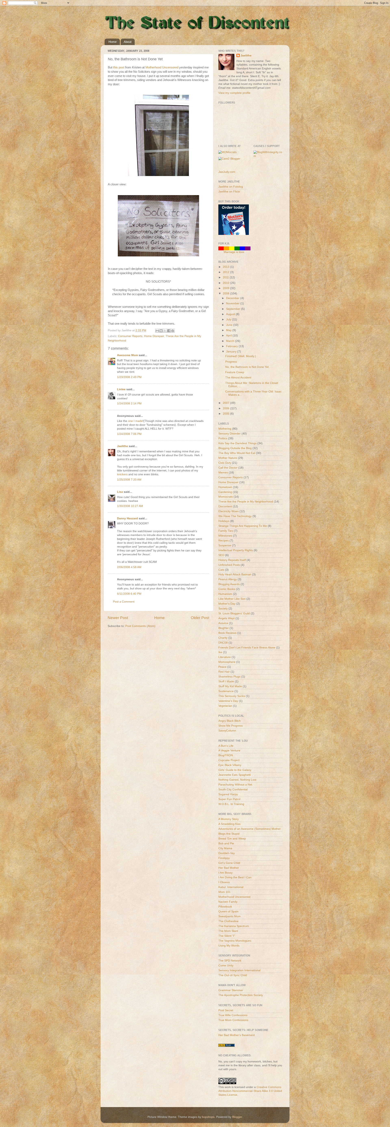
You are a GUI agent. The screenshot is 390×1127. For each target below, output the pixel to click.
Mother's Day (226, 603)
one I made (135, 420)
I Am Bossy (225, 872)
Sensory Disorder (229, 433)
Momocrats (225, 496)
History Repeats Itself (232, 560)
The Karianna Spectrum (233, 926)
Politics (222, 438)
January (231, 351)
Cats (221, 569)
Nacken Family (227, 901)
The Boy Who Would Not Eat (236, 453)
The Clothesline (228, 921)
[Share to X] (165, 331)
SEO (221, 555)
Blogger (237, 1116)
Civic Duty (224, 462)
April (229, 335)
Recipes (223, 540)
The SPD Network (229, 960)
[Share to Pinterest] (173, 331)
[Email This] (157, 331)
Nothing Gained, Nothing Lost (237, 779)
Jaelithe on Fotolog (230, 186)
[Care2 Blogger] (229, 158)
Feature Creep (234, 372)
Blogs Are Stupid (228, 833)
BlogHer (223, 628)
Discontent (225, 506)
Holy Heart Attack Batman (234, 574)
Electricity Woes (228, 511)
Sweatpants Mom (229, 916)
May (229, 330)
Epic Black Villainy (229, 765)
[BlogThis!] (161, 331)
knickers (122, 474)
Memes (223, 472)
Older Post (200, 618)
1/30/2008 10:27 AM (130, 506)
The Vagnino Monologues (234, 940)
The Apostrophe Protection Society (240, 995)
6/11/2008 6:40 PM (129, 593)
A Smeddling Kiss (229, 824)
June (229, 324)
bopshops (208, 1116)
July (229, 319)
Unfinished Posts (229, 564)
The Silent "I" (226, 935)
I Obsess (224, 882)
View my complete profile (234, 92)
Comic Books (226, 589)
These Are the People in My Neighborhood (245, 501)
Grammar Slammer (230, 990)
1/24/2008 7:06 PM (129, 433)
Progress (231, 361)
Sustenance (226, 691)
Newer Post (118, 618)
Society (223, 608)
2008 (226, 293)
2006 (226, 408)
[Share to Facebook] (169, 331)
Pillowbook (225, 906)
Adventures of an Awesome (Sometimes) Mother (249, 828)
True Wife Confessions (232, 1015)
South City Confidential (233, 789)
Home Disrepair (154, 336)
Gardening (225, 492)
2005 (226, 413)
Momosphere (226, 661)
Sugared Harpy (228, 794)
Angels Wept (226, 618)
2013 (226, 266)
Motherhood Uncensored (161, 67)
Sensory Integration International (239, 970)
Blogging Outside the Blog (235, 448)
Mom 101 (224, 892)
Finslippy (224, 858)
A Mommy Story (228, 819)
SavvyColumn (227, 730)
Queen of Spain (228, 911)
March (230, 341)
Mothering (224, 428)
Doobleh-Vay (226, 853)
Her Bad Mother (228, 867)
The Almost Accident (238, 377)
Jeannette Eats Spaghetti (234, 774)
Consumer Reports (130, 336)
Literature (224, 657)
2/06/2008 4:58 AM (129, 567)
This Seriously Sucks (231, 696)
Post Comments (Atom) (140, 626)
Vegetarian (225, 705)
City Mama (225, 848)
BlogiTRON (225, 755)
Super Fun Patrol (229, 799)
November (233, 303)
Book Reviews (227, 632)
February (232, 346)
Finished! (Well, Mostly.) (240, 356)
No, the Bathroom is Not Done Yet (247, 366)
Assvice (223, 623)
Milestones (225, 535)
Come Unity (225, 965)
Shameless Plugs (229, 676)
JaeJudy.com (226, 171)
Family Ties (225, 530)
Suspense (224, 545)
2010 (226, 282)
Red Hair (224, 671)
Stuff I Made (226, 681)
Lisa (120, 491)
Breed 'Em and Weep (232, 838)
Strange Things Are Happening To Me (242, 525)
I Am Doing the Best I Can (234, 877)
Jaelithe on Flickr (229, 191)
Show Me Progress (230, 725)
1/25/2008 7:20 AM (129, 479)
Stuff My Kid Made (230, 686)
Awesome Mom (127, 355)
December (233, 298)
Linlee (121, 389)
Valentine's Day (228, 700)
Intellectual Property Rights (235, 550)
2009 (226, 288)
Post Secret (225, 1010)
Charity (223, 637)
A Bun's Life (225, 745)
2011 (226, 277)
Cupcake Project (228, 760)
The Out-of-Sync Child (232, 975)
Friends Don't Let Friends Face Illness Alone (246, 647)
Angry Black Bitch (229, 720)
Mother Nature (227, 457)
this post (118, 67)
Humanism (225, 593)
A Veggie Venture (229, 750)
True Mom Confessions (233, 1020)
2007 (226, 402)
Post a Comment (123, 601)
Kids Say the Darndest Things (237, 443)
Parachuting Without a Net (235, 784)
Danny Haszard (127, 518)
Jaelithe (122, 446)
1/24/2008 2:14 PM (129, 403)
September (233, 308)
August (231, 314)
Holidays (223, 521)
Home (112, 41)
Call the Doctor (227, 467)
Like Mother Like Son (232, 598)
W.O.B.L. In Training (231, 804)
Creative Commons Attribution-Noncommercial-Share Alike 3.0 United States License (250, 1091)
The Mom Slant (228, 931)
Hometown (225, 487)
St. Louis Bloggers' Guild (234, 613)
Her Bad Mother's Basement (236, 1035)
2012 (226, 272)
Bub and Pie (226, 843)
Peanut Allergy (227, 579)
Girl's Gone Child (229, 862)
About (127, 41)
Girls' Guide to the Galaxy (234, 770)
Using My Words (228, 945)
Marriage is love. (234, 252)
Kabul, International (230, 887)
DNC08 (223, 642)
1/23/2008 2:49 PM (129, 377)
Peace (222, 666)
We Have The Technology (235, 516)
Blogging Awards (229, 584)
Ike (220, 652)
